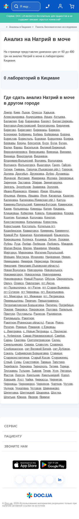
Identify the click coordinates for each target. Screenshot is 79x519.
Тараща (46, 362)
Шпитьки (9, 397)
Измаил (34, 191)
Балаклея (10, 121)
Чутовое (35, 388)
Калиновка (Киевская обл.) (37, 200)
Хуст (20, 379)
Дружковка (37, 173)
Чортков (56, 383)
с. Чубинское (12, 335)
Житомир (24, 178)
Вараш (18, 147)
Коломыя (22, 217)
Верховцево (37, 151)
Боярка (68, 138)
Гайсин (66, 165)
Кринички (26, 235)
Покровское (36, 309)
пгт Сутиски (11, 292)
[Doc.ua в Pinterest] (60, 480)
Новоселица (33, 274)
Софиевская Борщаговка (31, 353)
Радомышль (12, 318)
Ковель (40, 213)
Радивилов (54, 313)
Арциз (48, 116)
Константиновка (14, 221)
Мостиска (22, 257)
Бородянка (55, 138)
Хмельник (33, 375)
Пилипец (51, 305)
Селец (56, 340)
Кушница (41, 239)
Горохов (67, 169)
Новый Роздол (33, 278)
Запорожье (66, 178)
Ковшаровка (54, 213)
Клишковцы (11, 213)
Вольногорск (26, 165)
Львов (26, 112)
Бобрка (38, 134)
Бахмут (46, 121)
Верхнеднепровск (15, 151)
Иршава (33, 195)
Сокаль (8, 353)
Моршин (9, 257)
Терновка (26, 366)
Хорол (65, 375)
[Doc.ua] (6, 6)
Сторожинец (60, 357)
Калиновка (11, 200)
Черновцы (10, 383)
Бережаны (40, 130)
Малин (27, 248)
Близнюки (10, 134)
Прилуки (9, 313)
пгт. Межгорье (13, 296)
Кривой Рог (11, 235)
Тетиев (53, 366)
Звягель (9, 186)
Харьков (48, 112)
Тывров (36, 370)
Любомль (53, 243)
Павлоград (32, 283)
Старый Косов (40, 357)
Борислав (10, 138)
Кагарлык (55, 195)
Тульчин (24, 370)
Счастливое (31, 362)
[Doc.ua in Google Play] (53, 464)
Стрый (8, 362)
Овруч (8, 283)
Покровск (21, 309)
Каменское (65, 204)
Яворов (33, 397)
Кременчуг (62, 230)
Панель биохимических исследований (55, 27)
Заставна (24, 182)
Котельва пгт (46, 226)
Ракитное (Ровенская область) (24, 322)
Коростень (50, 221)
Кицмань (59, 208)
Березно (54, 130)
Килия (47, 208)
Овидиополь (65, 278)
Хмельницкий (50, 375)
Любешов (39, 243)
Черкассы (41, 379)
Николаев (10, 265)
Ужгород (65, 370)
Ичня (43, 195)
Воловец (40, 160)
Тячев (47, 370)
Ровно (59, 322)
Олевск (19, 283)
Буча (53, 143)
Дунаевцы (62, 173)
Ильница (9, 195)
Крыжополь (61, 235)
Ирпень (22, 195)
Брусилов (34, 143)
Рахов (50, 322)
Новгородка (35, 270)
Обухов (50, 278)
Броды (21, 143)
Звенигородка (53, 182)
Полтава (51, 309)
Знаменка (38, 186)
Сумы (17, 362)
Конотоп (49, 217)
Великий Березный (52, 147)
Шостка (56, 392)
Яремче (45, 397)
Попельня (65, 309)
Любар (26, 243)
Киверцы (36, 208)
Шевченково (51, 388)
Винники (65, 151)
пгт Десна (47, 283)
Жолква (52, 178)
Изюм (44, 191)
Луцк (17, 243)
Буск (45, 143)
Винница (9, 156)
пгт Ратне (34, 287)
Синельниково (13, 344)
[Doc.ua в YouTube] (50, 480)
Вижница (52, 151)
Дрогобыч (21, 173)
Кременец (46, 230)
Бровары (9, 143)
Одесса (37, 112)
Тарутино (58, 362)
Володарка (55, 160)
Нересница (41, 261)
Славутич (42, 344)
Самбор (60, 335)
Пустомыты (24, 313)
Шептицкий (27, 392)
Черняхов (42, 383)
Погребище (66, 305)
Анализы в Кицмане (18, 27)
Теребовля (11, 366)
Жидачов (10, 178)
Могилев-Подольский (49, 252)
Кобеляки (27, 213)
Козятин (9, 217)
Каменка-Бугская (45, 204)
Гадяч (56, 165)
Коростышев (12, 226)
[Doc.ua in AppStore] (26, 464)
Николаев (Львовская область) (38, 265)
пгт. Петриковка (53, 296)
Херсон (20, 375)
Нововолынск (53, 270)
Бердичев (62, 125)
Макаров (67, 243)
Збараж (37, 182)
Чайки (29, 379)
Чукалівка (22, 388)
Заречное (10, 182)
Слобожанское (13, 348)
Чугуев (68, 383)
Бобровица (51, 134)
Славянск (56, 344)
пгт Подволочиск (15, 287)
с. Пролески (58, 331)
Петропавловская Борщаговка (24, 305)
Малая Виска (12, 248)
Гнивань (19, 169)
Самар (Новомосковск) (38, 335)
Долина (9, 173)
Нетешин (56, 261)
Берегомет (25, 130)
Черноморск (27, 383)
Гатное (8, 169)
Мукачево (37, 257)
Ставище (56, 353)
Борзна (65, 134)
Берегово (10, 130)
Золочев (52, 186)
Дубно (50, 173)
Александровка (14, 116)
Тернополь (40, 366)
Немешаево (11, 261)
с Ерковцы (48, 327)
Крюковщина (12, 239)
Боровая (40, 138)
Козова (68, 213)
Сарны (8, 340)
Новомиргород (13, 274)
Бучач (63, 143)
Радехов (39, 313)
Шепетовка (11, 392)
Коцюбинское (12, 230)
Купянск (27, 239)
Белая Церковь (62, 121)
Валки (8, 147)
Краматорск (31, 230)
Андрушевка (34, 116)
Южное (21, 397)
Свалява (19, 340)
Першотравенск (48, 300)
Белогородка (46, 125)
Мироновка (25, 252)
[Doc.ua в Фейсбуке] (19, 480)
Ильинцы (55, 191)
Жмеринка (38, 178)
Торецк (64, 366)
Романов (34, 327)
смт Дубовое (61, 348)
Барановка (32, 121)
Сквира (29, 344)
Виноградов (24, 156)
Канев (8, 208)
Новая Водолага (14, 270)
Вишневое (40, 156)
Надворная (52, 257)
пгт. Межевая (33, 296)
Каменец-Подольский (18, 204)
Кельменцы (21, 208)
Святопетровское (38, 340)
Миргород (10, 252)
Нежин (66, 257)
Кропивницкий (43, 235)
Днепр (8, 112)
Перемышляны (13, 300)
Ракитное (28, 318)
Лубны (8, 243)
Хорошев (10, 379)
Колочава (36, 217)
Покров (8, 309)
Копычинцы (34, 221)
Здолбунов (23, 186)
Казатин (68, 195)
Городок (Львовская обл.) (43, 169)
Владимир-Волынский (18, 160)
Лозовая (63, 239)
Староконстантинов (16, 357)
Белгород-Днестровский (20, 125)
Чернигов (56, 379)
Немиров (26, 261)
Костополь (29, 226)
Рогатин (9, 327)
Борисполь (25, 138)
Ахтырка (59, 116)
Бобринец (25, 134)
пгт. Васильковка (52, 292)
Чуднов (9, 388)
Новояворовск (13, 278)
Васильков (31, 147)
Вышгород (43, 165)
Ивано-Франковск (15, 191)
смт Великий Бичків (38, 348)
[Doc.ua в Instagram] (29, 480)
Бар (20, 121)
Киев (17, 112)
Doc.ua (8, 503)
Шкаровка (42, 392)
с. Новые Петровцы (36, 331)
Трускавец (10, 370)
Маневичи (40, 248)
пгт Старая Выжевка (55, 287)
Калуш (61, 200)
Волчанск (10, 165)
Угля (55, 370)
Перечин (30, 300)
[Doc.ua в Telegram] (39, 480)
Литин (52, 239)
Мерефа (53, 248)
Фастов (8, 375)
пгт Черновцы (30, 292)
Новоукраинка (51, 274)
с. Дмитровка (12, 331)
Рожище (21, 327)
